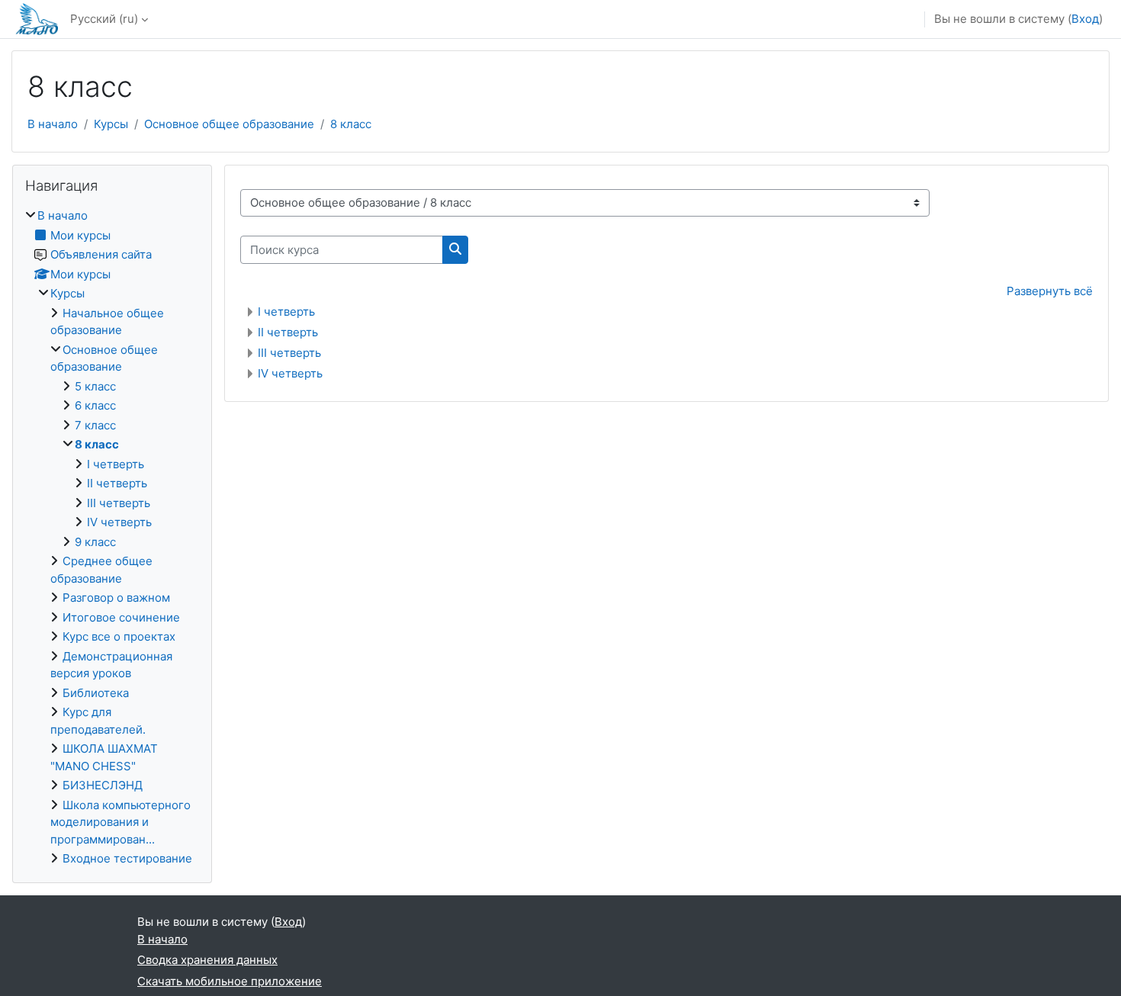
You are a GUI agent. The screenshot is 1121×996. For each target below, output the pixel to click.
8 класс (350, 124)
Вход (1085, 18)
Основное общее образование (229, 124)
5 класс (95, 386)
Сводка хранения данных (207, 960)
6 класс (95, 405)
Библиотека (96, 693)
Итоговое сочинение (121, 617)
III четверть (289, 352)
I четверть (286, 311)
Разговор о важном (116, 597)
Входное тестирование (127, 858)
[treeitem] (112, 537)
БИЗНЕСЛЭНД (103, 785)
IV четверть (290, 373)
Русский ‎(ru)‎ (104, 18)
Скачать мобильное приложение (229, 981)
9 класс (95, 542)
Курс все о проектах (119, 636)
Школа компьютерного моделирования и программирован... (120, 822)
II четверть (288, 332)
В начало (52, 124)
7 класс (95, 425)
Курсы (111, 124)
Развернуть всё (1050, 291)
